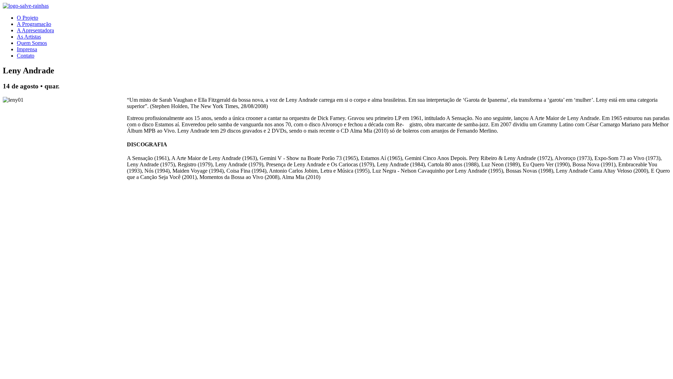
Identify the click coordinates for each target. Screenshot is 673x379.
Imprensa (27, 49)
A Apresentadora (35, 30)
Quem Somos (32, 43)
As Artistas (29, 37)
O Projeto (27, 18)
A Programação (34, 24)
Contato (25, 56)
